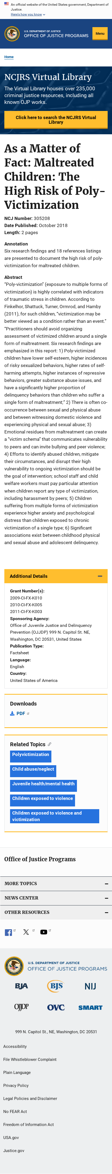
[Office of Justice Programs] (12, 34)
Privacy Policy (16, 1085)
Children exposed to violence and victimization (47, 816)
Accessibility (15, 1046)
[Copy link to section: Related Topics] (48, 743)
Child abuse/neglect (33, 769)
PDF (21, 713)
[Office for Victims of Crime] (56, 1011)
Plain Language (17, 1072)
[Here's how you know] (56, 9)
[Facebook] (10, 934)
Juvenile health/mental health (43, 783)
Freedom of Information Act (28, 1124)
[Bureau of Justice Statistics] (56, 993)
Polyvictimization (30, 754)
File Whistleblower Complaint (30, 1059)
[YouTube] (46, 934)
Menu (100, 33)
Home (9, 57)
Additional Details (29, 576)
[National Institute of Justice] (90, 990)
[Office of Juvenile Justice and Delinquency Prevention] (21, 1012)
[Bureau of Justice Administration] (21, 990)
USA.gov (11, 1137)
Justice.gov (13, 1150)
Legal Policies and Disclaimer (30, 1098)
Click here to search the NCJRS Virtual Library (56, 120)
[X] (28, 934)
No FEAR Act (15, 1111)
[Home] (56, 33)
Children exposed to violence (42, 798)
